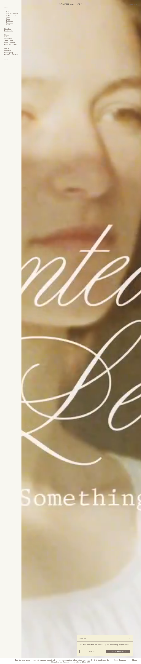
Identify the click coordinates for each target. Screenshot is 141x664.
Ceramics (8, 39)
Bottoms (9, 21)
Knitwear (10, 25)
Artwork (7, 37)
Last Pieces (9, 43)
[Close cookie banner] (129, 638)
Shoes (6, 35)
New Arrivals (12, 13)
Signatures (11, 15)
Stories (7, 29)
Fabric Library (11, 54)
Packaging (8, 53)
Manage (92, 652)
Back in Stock (10, 45)
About (6, 49)
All (7, 11)
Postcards (8, 31)
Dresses (9, 23)
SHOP (6, 7)
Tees (8, 19)
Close (134, 660)
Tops (8, 17)
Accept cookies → (118, 652)
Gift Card (8, 41)
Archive (7, 51)
